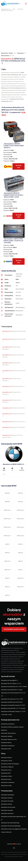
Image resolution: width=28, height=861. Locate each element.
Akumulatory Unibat (6, 776)
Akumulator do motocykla (8, 807)
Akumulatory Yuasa (6, 785)
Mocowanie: (8, 156)
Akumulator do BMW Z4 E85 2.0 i (13, 464)
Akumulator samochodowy (8, 733)
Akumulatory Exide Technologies (10, 764)
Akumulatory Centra (6, 760)
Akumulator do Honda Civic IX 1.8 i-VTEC (12, 699)
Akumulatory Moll (5, 773)
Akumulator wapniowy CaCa (9, 739)
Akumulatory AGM (6, 748)
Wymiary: (10, 159)
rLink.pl (19, 844)
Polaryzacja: (7, 154)
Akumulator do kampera (7, 795)
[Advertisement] (14, 30)
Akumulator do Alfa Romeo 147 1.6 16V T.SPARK (14, 686)
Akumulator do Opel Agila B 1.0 (9, 680)
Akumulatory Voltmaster (7, 782)
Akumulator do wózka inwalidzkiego (10, 826)
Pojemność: (8, 150)
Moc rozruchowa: (10, 152)
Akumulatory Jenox (6, 770)
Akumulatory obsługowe (8, 724)
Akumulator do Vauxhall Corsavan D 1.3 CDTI (13, 705)
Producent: (8, 161)
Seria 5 (18, 282)
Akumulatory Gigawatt (7, 767)
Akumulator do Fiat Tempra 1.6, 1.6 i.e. (11, 683)
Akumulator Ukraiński (6, 736)
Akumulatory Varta (6, 779)
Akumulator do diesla (6, 798)
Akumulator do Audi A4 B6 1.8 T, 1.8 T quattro (13, 708)
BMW (6, 53)
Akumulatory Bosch (6, 757)
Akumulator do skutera (7, 813)
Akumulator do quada (7, 810)
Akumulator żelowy (6, 742)
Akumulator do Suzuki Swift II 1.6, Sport (11, 689)
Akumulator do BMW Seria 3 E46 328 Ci (11, 702)
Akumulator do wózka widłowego (10, 822)
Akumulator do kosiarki (7, 801)
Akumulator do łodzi (6, 804)
